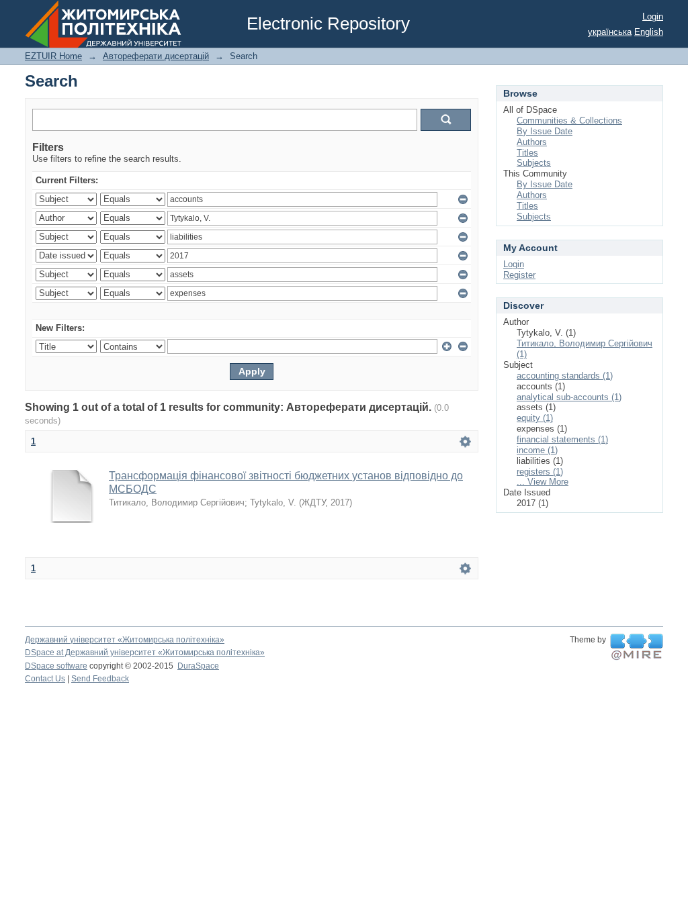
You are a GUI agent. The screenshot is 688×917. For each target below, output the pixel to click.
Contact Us (45, 678)
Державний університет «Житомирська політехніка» (124, 639)
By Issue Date (544, 131)
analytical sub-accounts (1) (569, 397)
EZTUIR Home (53, 56)
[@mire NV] (636, 647)
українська (610, 32)
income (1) (537, 450)
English (648, 32)
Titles (527, 153)
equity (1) (535, 418)
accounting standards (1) (565, 376)
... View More (542, 482)
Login (652, 16)
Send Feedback (100, 678)
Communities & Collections (569, 120)
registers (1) (540, 472)
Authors (532, 142)
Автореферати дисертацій (156, 56)
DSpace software (56, 666)
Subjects (534, 163)
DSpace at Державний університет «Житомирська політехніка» (145, 652)
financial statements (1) (562, 439)
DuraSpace (198, 666)
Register (519, 275)
